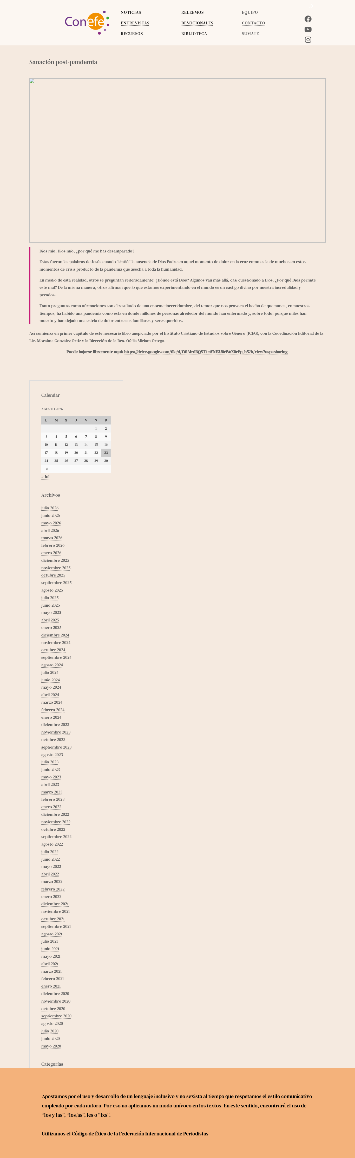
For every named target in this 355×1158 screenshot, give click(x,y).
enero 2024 (51, 717)
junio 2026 (50, 515)
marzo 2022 (51, 881)
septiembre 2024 (56, 657)
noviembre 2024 (56, 642)
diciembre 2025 (55, 560)
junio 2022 (50, 859)
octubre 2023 (53, 739)
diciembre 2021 (55, 904)
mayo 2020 (51, 1046)
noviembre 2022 (55, 822)
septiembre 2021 (56, 926)
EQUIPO (250, 12)
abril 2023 (50, 784)
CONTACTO (253, 23)
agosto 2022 (52, 844)
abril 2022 (50, 874)
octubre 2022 (53, 829)
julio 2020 (49, 1031)
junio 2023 (50, 769)
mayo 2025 (51, 612)
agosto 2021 (51, 934)
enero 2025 (51, 627)
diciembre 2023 (55, 724)
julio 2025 (49, 597)
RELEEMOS (192, 12)
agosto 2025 (52, 590)
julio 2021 (49, 941)
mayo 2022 (51, 866)
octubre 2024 (53, 650)
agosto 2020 (52, 1023)
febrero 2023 (52, 799)
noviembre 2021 (55, 911)
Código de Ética (89, 1133)
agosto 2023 (52, 754)
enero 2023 (51, 807)
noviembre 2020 (55, 1001)
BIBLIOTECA (194, 33)
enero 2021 (51, 986)
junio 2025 (50, 605)
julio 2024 (50, 672)
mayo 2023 (51, 777)
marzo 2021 (51, 971)
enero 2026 (51, 553)
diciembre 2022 (55, 814)
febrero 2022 (52, 889)
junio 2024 (50, 680)
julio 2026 (49, 508)
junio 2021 (50, 948)
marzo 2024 (52, 702)
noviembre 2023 (55, 732)
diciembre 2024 (55, 635)
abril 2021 (49, 964)
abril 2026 (50, 530)
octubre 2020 (53, 1008)
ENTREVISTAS (135, 23)
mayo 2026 (51, 523)
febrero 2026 (52, 545)
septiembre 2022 (56, 836)
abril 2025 (50, 620)
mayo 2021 (51, 956)
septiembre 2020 (56, 1016)
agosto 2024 (52, 665)
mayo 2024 (51, 687)
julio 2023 (49, 762)
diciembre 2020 (55, 993)
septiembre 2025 (56, 582)
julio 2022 (49, 851)
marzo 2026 (51, 537)
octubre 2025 (53, 575)
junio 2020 (50, 1038)
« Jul (45, 476)
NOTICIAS (131, 12)
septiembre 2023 (56, 747)
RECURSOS (132, 33)
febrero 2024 (53, 709)
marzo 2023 (51, 792)
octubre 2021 (53, 919)
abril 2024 (50, 694)
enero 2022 (51, 896)
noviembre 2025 (55, 568)
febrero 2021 (52, 978)
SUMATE (250, 33)
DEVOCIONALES (197, 23)
